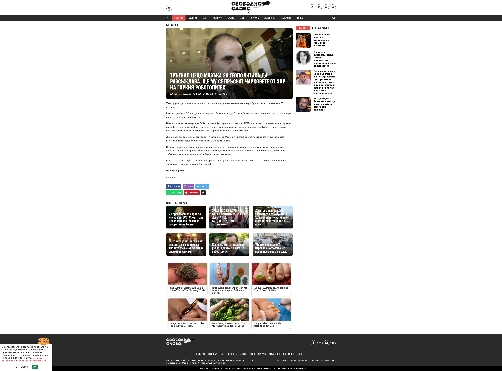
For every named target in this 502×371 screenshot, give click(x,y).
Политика (217, 17)
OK (34, 367)
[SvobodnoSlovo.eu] (181, 342)
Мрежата (255, 17)
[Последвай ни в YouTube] (326, 7)
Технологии (286, 17)
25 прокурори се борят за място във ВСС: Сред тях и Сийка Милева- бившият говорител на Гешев (186, 219)
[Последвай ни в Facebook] (312, 7)
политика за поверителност (31, 360)
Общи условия (233, 368)
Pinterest (193, 192)
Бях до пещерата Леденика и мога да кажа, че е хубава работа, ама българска (324, 104)
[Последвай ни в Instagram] (319, 7)
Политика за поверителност (259, 368)
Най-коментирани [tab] (320, 28)
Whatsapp (176, 192)
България (178, 17)
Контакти (217, 368)
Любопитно (269, 17)
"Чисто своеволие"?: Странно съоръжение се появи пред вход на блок (271, 248)
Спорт (242, 17)
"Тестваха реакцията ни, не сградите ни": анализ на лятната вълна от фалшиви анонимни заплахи (186, 246)
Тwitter (204, 186)
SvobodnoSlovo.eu (181, 93)
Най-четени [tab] (303, 28)
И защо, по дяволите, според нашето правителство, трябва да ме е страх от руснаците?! (325, 58)
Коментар (193, 17)
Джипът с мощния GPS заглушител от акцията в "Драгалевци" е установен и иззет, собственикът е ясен (271, 217)
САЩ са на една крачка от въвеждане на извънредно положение (322, 40)
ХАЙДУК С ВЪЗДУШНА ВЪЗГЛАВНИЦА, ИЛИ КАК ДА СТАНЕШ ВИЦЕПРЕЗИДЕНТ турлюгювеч (228, 217)
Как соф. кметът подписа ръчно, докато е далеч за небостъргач (228, 248)
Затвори (22, 367)
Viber (190, 186)
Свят (205, 17)
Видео (300, 17)
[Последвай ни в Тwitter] (333, 7)
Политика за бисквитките (292, 368)
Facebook (175, 186)
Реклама (203, 368)
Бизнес (231, 17)
